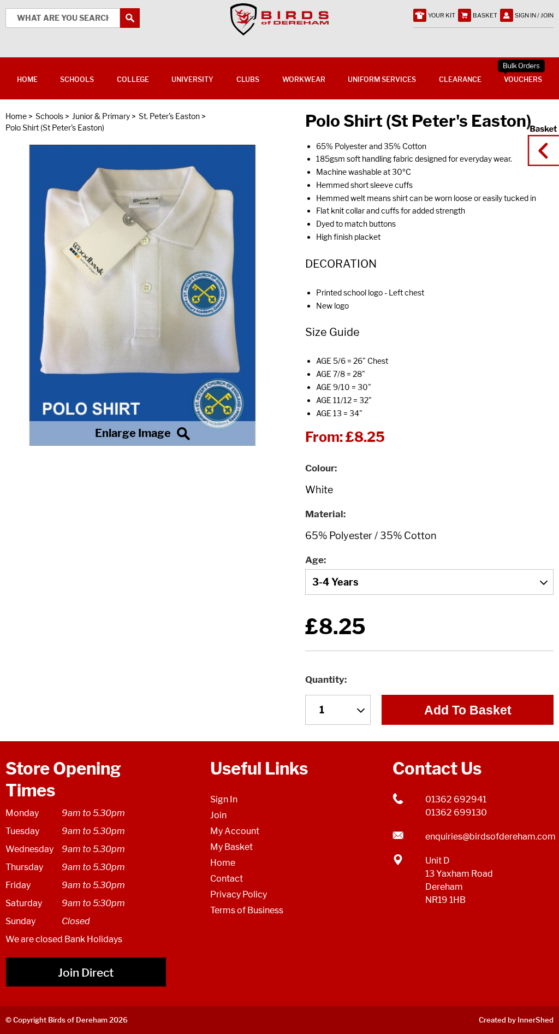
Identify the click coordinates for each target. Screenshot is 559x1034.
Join (218, 815)
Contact (226, 878)
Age (314, 559)
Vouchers (523, 79)
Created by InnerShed (516, 1019)
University (192, 79)
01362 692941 (455, 799)
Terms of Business (246, 910)
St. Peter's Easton (169, 116)
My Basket (231, 847)
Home (16, 116)
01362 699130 (456, 812)
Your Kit (441, 15)
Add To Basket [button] (468, 710)
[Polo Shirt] (142, 295)
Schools (49, 116)
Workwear (303, 79)
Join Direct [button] (86, 972)
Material (324, 514)
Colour (320, 468)
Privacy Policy (238, 894)
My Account (234, 831)
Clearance (460, 79)
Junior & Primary (101, 116)
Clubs (247, 79)
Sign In (223, 799)
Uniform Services (382, 79)
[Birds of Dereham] (279, 29)
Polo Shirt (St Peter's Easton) (54, 127)
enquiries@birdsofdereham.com (489, 836)
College (133, 79)
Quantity (324, 679)
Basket (540, 140)
